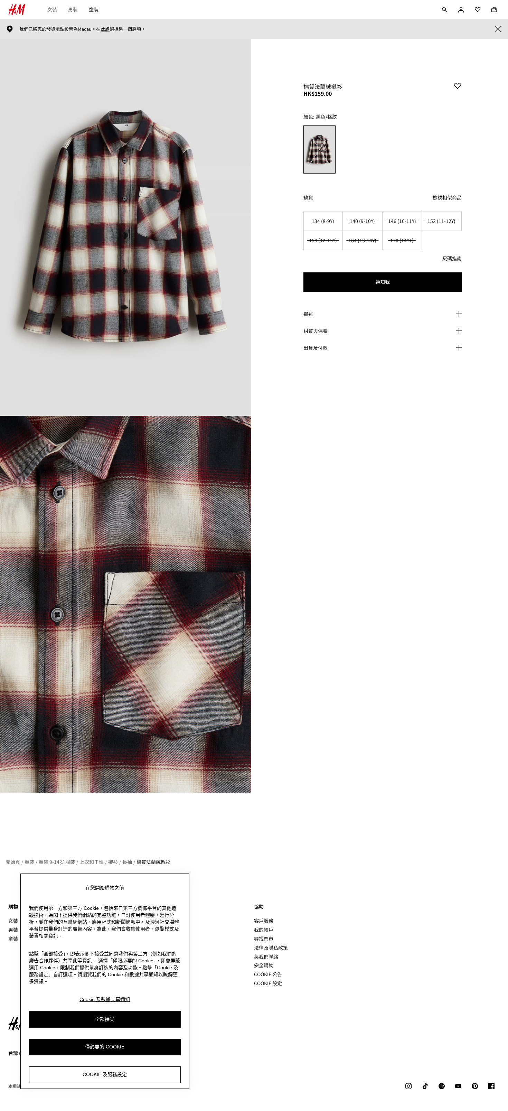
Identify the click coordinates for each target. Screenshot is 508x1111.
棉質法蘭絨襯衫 (153, 861)
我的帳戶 (263, 929)
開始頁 (13, 861)
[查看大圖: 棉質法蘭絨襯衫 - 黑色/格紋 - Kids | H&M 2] (125, 604)
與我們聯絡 (266, 956)
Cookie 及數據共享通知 (104, 999)
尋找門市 (263, 938)
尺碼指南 (452, 258)
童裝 (93, 9)
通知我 (382, 281)
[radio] (319, 149)
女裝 (52, 9)
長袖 (127, 861)
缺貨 (308, 197)
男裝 (73, 9)
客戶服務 (263, 920)
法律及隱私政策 (271, 947)
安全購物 (263, 965)
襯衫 (113, 861)
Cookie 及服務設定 (105, 1074)
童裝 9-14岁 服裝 (57, 861)
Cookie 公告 (268, 974)
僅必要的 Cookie (104, 1046)
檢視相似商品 (447, 197)
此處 (105, 29)
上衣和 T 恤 (91, 861)
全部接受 (104, 1019)
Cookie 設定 (268, 983)
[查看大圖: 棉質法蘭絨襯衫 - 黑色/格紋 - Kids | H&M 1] (125, 227)
